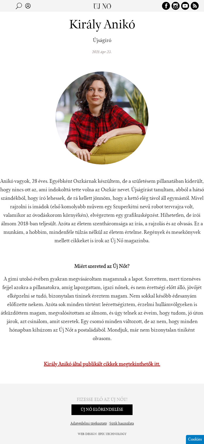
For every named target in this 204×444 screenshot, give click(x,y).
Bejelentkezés (27, 5)
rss (195, 6)
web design (87, 434)
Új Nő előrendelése (102, 410)
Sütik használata (121, 424)
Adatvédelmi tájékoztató (88, 424)
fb (166, 6)
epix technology (112, 434)
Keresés (18, 5)
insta (176, 6)
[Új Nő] (102, 6)
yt (185, 6)
